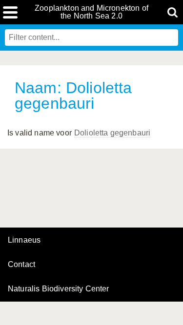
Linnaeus (24, 240)
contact (21, 264)
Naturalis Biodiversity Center (58, 289)
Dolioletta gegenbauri (112, 133)
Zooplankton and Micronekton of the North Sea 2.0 (91, 12)
